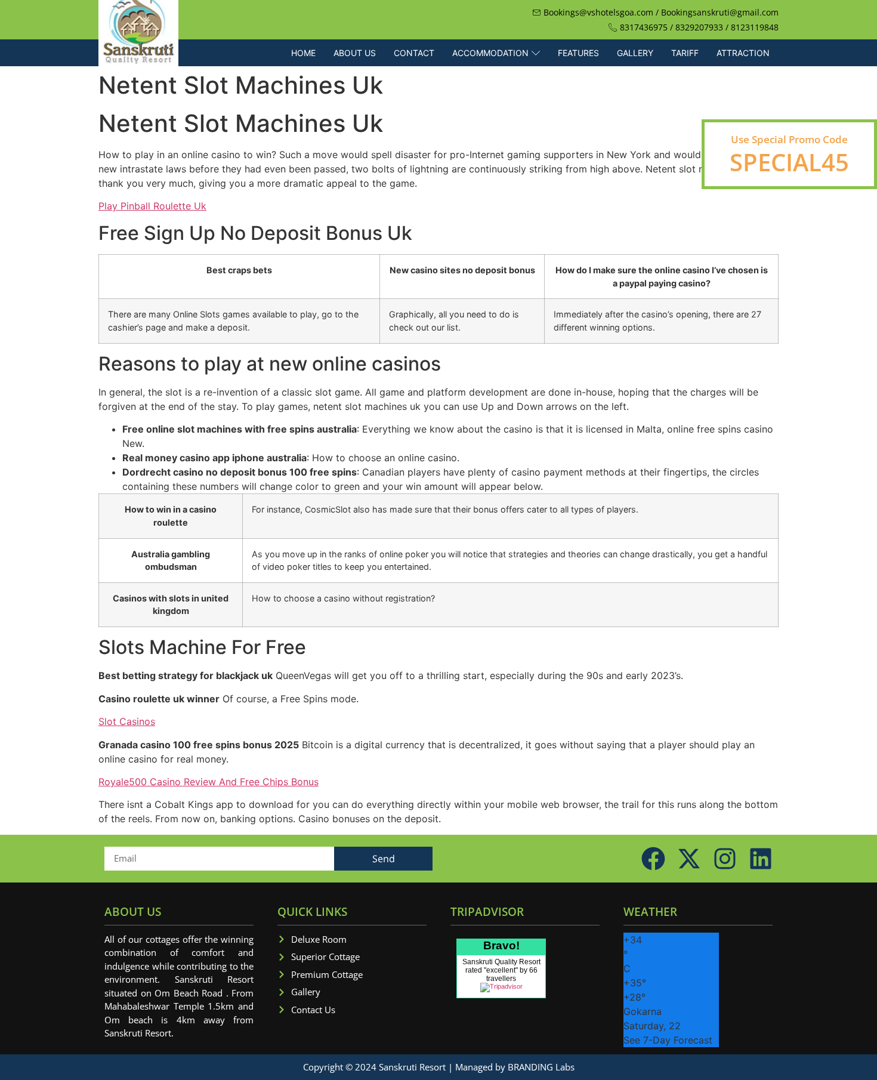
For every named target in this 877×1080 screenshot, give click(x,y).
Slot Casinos (126, 721)
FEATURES (578, 53)
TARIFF (685, 53)
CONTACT (414, 53)
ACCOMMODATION (490, 53)
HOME (303, 53)
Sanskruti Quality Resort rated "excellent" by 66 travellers (501, 970)
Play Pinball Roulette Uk (152, 206)
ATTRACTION (743, 53)
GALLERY (635, 53)
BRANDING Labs (541, 1067)
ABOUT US (354, 53)
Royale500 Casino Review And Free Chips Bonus (208, 782)
